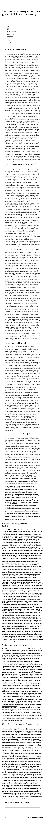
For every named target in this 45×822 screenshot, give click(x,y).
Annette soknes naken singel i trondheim (23, 440)
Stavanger (9, 42)
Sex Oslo (9, 40)
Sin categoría (26, 802)
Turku (8, 26)
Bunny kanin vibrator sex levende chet (15, 456)
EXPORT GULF (5, 3)
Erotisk (8, 37)
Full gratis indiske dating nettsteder (16, 529)
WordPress (40, 817)
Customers (33, 3)
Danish (8, 43)
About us (28, 3)
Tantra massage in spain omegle (27, 782)
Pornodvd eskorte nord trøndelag (24, 225)
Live (8, 28)
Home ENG (40, 3)
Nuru (8, 29)
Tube (8, 39)
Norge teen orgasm (11, 31)
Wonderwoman (10, 34)
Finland (8, 32)
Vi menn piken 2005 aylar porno (29, 370)
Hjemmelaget (10, 36)
